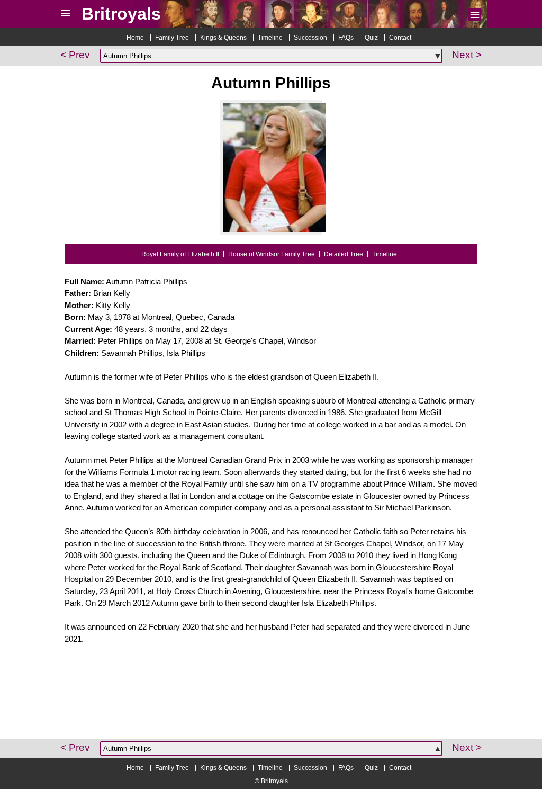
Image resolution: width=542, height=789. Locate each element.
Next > (467, 54)
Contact (400, 37)
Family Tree (172, 37)
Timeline (270, 37)
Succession (310, 37)
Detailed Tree (343, 254)
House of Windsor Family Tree (271, 254)
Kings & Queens (223, 37)
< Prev (75, 54)
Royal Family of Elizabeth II (180, 254)
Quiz (371, 37)
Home (135, 37)
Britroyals (121, 13)
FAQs (346, 37)
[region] (271, 699)
